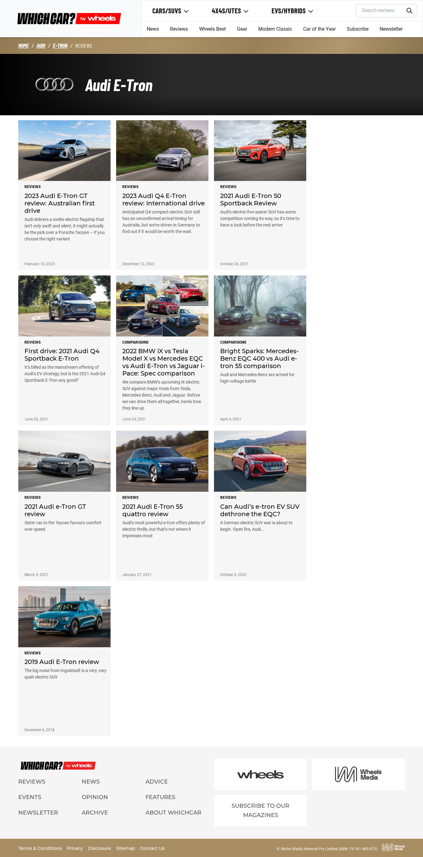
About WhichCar (173, 812)
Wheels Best (212, 29)
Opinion (95, 797)
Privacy (75, 848)
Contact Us (152, 848)
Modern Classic (275, 29)
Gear (242, 29)
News (153, 29)
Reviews (179, 29)
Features (160, 797)
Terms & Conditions (40, 848)
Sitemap (126, 848)
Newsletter (391, 29)
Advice (157, 781)
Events (29, 797)
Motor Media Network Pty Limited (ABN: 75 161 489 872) (329, 849)
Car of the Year (319, 29)
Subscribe (357, 29)
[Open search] (409, 11)
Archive (95, 812)
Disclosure (100, 848)
